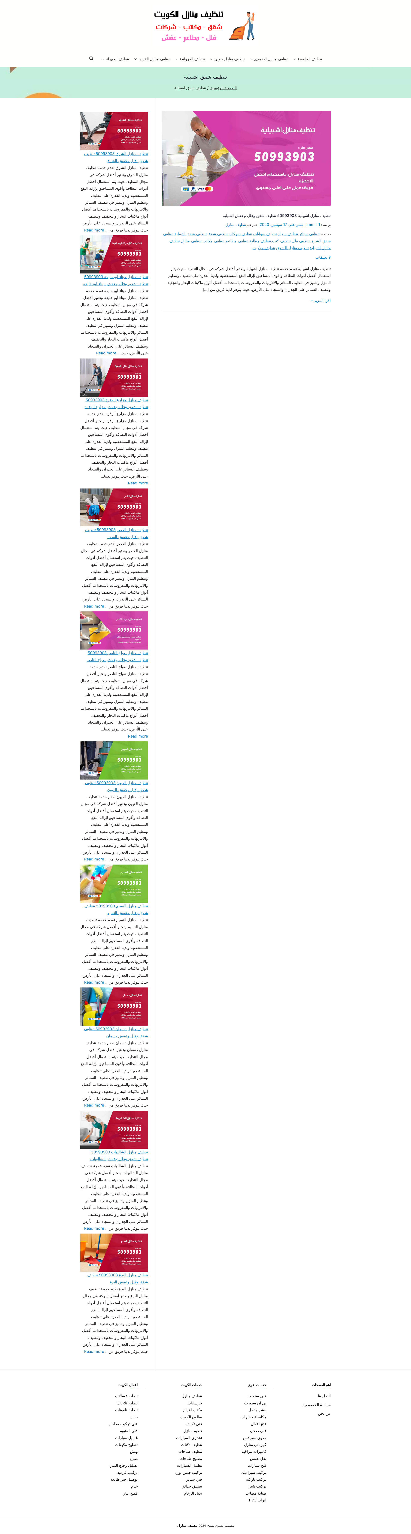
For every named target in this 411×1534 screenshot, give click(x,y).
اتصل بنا (324, 1396)
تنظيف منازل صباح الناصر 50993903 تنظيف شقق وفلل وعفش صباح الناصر (117, 656)
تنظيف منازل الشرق (292, 248)
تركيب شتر (257, 1486)
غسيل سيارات (126, 1437)
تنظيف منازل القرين (154, 59)
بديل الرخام (193, 1493)
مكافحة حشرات (253, 1417)
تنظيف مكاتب (213, 241)
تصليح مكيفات (126, 1444)
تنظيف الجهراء (117, 59)
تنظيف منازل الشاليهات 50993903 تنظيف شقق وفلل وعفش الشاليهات (119, 1155)
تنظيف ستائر (309, 234)
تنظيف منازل (235, 224)
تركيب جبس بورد (188, 1472)
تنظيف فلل (301, 241)
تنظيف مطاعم (236, 241)
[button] (295, 59)
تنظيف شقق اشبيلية (190, 234)
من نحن (324, 1413)
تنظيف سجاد (288, 234)
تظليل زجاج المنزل (123, 1465)
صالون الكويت (191, 1417)
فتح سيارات (257, 1465)
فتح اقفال (258, 1424)
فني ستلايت (256, 1396)
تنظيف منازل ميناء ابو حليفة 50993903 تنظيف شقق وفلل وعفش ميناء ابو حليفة (115, 280)
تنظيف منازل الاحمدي (271, 59)
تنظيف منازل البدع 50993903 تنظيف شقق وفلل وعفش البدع (117, 1278)
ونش (134, 1451)
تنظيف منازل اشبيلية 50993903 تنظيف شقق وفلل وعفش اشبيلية (277, 215)
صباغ (134, 1458)
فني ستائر (194, 1479)
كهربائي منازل (255, 1444)
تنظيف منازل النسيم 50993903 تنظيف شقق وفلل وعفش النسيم (116, 909)
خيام (134, 1486)
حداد (134, 1417)
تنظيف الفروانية (192, 59)
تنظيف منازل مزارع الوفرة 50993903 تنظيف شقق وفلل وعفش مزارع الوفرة (116, 403)
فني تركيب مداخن (123, 1424)
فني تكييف (193, 1424)
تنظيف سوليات (265, 234)
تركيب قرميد (127, 1472)
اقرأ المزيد (322, 300)
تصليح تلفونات (126, 1410)
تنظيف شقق (218, 234)
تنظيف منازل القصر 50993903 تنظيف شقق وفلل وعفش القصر (116, 533)
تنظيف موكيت (264, 248)
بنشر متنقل (257, 1410)
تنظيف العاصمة (310, 59)
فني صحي (258, 1430)
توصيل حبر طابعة (124, 1479)
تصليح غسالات (126, 1396)
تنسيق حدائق (192, 1486)
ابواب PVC (258, 1500)
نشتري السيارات (189, 1437)
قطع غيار (130, 1493)
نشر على (281, 224)
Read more (94, 229)
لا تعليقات (323, 257)
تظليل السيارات (189, 1465)
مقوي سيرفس (254, 1437)
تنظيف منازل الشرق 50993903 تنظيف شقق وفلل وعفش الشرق (116, 157)
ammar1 (312, 224)
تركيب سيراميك (253, 1472)
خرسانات (195, 1403)
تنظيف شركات (240, 234)
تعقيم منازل (192, 1430)
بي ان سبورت (255, 1403)
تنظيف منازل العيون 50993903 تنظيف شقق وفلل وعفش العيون (116, 786)
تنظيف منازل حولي (229, 59)
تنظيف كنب (281, 241)
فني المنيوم (129, 1430)
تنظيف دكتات (191, 1444)
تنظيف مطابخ (260, 241)
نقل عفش (258, 1458)
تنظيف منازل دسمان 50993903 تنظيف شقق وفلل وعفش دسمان (116, 1032)
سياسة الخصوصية (316, 1405)
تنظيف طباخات (190, 1451)
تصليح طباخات (190, 1458)
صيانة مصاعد (256, 1493)
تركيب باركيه (256, 1479)
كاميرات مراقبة (254, 1451)
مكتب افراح (192, 1410)
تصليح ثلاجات (127, 1403)
